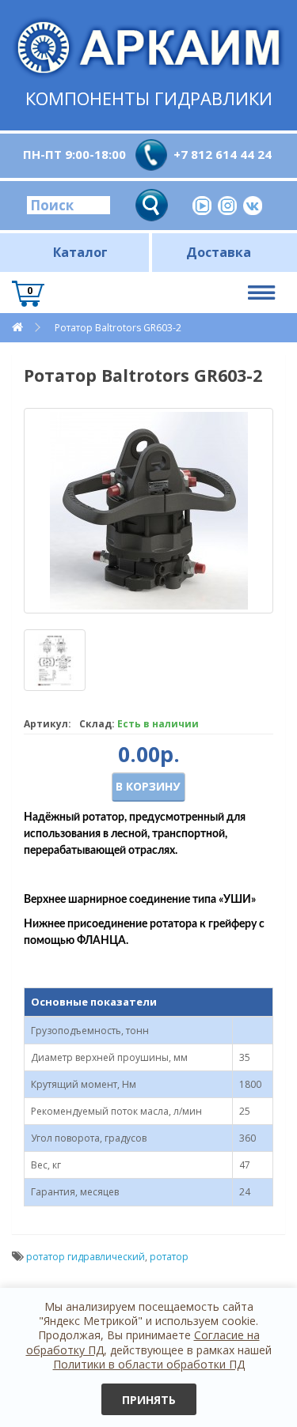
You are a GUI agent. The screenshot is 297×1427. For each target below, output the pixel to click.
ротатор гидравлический (85, 1256)
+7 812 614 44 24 (222, 154)
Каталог (80, 252)
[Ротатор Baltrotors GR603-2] (148, 510)
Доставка (218, 252)
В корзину (148, 786)
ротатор (169, 1256)
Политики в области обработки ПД (149, 1364)
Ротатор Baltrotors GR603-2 (118, 327)
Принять (149, 1399)
